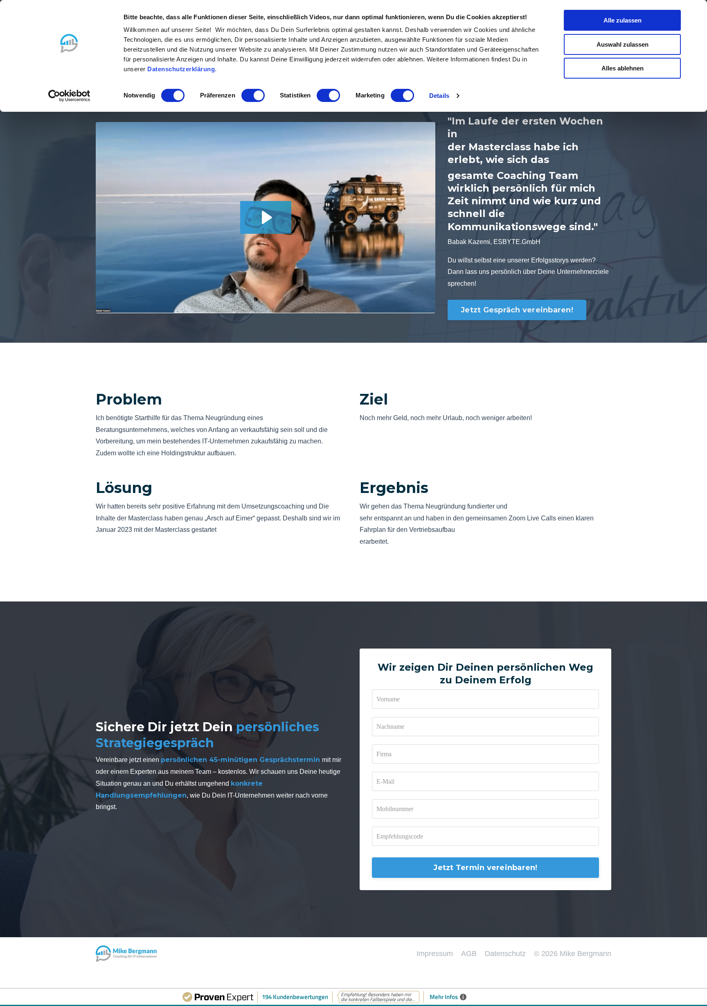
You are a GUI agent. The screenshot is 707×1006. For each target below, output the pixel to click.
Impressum (435, 953)
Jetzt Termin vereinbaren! (485, 867)
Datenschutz (505, 953)
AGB (469, 953)
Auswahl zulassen (622, 44)
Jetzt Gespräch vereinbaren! (517, 309)
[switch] (253, 95)
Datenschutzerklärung (181, 69)
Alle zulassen (622, 20)
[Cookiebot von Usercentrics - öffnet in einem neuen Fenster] (69, 96)
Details (439, 95)
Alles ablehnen (622, 68)
